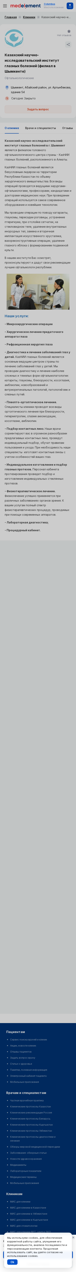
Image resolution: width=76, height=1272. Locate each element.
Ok (12, 1262)
